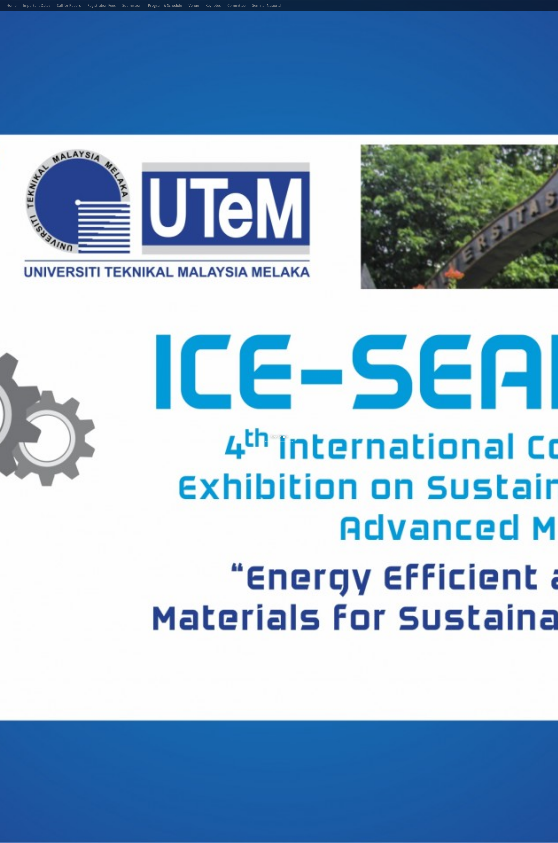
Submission (131, 5)
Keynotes (213, 5)
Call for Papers (69, 5)
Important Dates (36, 5)
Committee (236, 5)
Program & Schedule (165, 5)
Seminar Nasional (266, 5)
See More (279, 436)
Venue (194, 5)
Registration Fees (101, 5)
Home (12, 5)
